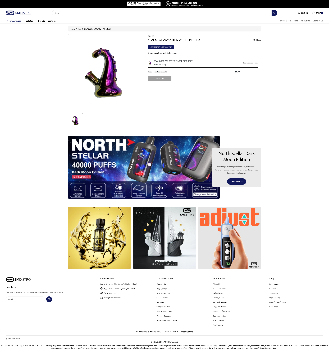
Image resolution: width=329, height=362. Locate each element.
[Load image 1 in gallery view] (76, 120)
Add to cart (160, 79)
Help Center (162, 288)
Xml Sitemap (218, 325)
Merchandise (274, 297)
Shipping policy (187, 331)
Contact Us (161, 284)
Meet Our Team (219, 288)
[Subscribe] (49, 299)
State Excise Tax (163, 306)
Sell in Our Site (163, 297)
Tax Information (219, 316)
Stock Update (218, 320)
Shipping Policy (219, 306)
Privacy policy (155, 331)
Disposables (274, 284)
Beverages (273, 306)
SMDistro (16, 338)
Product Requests (164, 316)
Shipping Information (221, 311)
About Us (216, 284)
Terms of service (171, 331)
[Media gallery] (99, 238)
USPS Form (161, 302)
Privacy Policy (218, 297)
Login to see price (250, 63)
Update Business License (167, 320)
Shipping (152, 53)
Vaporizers (273, 293)
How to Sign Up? (163, 293)
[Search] (274, 13)
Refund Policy (218, 293)
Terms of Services (220, 302)
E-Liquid (272, 288)
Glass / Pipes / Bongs (277, 302)
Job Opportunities (164, 311)
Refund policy (141, 331)
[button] (317, 13)
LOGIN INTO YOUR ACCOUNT (161, 47)
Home (72, 29)
